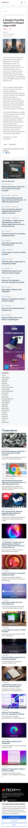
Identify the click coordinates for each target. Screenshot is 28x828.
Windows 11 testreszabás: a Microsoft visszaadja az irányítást (13, 713)
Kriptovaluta (5, 401)
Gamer (5, 29)
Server (3, 414)
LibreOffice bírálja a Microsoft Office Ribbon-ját (12, 603)
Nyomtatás (5, 410)
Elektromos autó (6, 387)
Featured (4, 389)
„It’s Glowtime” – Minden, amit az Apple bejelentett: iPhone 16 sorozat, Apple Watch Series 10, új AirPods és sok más (13, 544)
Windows (4, 422)
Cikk (3, 218)
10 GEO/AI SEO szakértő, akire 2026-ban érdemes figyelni (12, 685)
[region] (14, 815)
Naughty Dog (12, 144)
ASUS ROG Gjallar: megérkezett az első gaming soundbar (13, 658)
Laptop (4, 402)
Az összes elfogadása (14, 817)
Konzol (3, 397)
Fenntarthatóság (6, 391)
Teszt (3, 418)
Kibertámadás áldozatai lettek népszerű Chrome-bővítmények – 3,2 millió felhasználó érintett (14, 200)
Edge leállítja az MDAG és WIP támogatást (12, 742)
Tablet (3, 416)
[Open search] (25, 2)
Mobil (3, 406)
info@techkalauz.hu (11, 800)
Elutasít (14, 824)
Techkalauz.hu (11, 34)
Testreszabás (14, 821)
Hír (10, 29)
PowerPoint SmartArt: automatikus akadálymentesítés (13, 574)
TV (2, 420)
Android (4, 377)
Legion (3, 404)
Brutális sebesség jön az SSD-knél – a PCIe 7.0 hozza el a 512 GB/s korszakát (14, 188)
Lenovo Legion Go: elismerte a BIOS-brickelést (14, 630)
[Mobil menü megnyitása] (21, 2)
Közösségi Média (6, 399)
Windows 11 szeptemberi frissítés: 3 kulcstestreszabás (13, 770)
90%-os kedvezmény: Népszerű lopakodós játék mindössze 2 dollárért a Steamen (12, 211)
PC (2, 412)
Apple (3, 379)
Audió (3, 381)
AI (2, 268)
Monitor (4, 408)
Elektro (4, 385)
